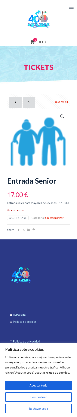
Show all (63, 101)
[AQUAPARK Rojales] (38, 18)
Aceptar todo (38, 385)
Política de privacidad (26, 341)
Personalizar (38, 397)
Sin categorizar (54, 217)
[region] (38, 380)
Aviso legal (19, 315)
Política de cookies (24, 321)
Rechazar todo (38, 408)
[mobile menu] (71, 8)
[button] (62, 116)
